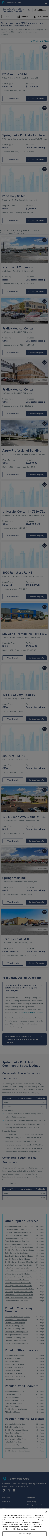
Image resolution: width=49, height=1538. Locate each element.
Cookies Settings (24, 1534)
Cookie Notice (29, 1529)
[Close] (46, 1511)
